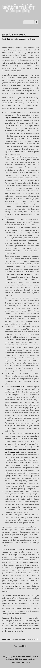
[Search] (36, 22)
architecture (32, 39)
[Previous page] (4, 39)
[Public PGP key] (31, 659)
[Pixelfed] (24, 659)
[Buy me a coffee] (21, 659)
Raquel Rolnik (10, 118)
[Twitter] (28, 656)
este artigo (13, 586)
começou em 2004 (31, 515)
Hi (23, 645)
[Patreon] (17, 659)
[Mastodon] (11, 659)
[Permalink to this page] (7, 39)
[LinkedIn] (9, 659)
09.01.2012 (22, 39)
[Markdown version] (9, 39)
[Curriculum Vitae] (15, 659)
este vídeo (18, 103)
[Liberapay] (19, 659)
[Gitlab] (35, 656)
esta (17, 151)
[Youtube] (26, 659)
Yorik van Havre (20, 656)
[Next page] (5, 39)
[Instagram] (7, 659)
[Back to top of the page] (37, 639)
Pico (22, 662)
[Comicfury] (29, 659)
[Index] (2, 39)
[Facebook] (30, 656)
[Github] (32, 656)
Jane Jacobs (21, 274)
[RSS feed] (33, 659)
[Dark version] (11, 39)
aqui (3, 100)
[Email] (13, 659)
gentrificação (21, 386)
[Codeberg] (37, 656)
